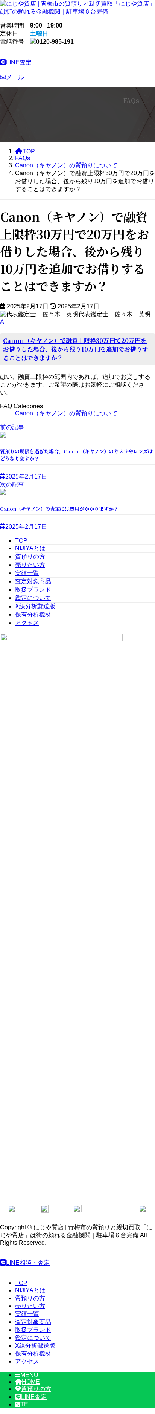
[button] (77, 62)
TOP (21, 540)
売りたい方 (30, 565)
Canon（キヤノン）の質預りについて (66, 413)
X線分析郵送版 (35, 606)
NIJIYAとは (30, 548)
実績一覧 (27, 573)
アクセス (27, 623)
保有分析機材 (33, 614)
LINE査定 (34, 1397)
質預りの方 (30, 556)
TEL (26, 1404)
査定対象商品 (33, 581)
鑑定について (33, 598)
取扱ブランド (33, 589)
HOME (31, 1382)
